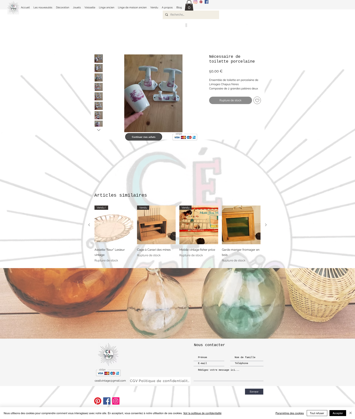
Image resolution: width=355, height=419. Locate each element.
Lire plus (214, 92)
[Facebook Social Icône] (206, 2)
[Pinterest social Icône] (201, 2)
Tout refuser (317, 413)
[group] (177, 234)
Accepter (338, 413)
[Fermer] (350, 413)
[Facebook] (106, 401)
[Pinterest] (97, 401)
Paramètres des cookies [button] (289, 413)
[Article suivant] (266, 225)
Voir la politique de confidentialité (202, 413)
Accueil (99, 40)
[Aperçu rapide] (241, 225)
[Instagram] (195, 2)
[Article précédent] (89, 225)
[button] (189, 5)
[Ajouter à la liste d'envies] (257, 104)
